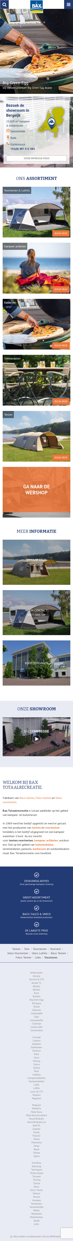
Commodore (36, 1030)
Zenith (36, 1220)
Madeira (37, 1095)
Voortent (55, 948)
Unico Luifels (39, 953)
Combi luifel (36, 1027)
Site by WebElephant (53, 1236)
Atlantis (36, 989)
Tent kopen (36, 1169)
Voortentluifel (36, 1207)
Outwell (36, 1129)
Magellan (36, 1098)
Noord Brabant (36, 1118)
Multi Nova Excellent (36, 1115)
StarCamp (36, 1166)
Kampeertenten (36, 1081)
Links (38, 957)
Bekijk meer (61, 233)
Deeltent (36, 1044)
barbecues (39, 849)
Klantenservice (17, 144)
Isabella (37, 1074)
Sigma (36, 1156)
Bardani (36, 996)
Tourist (36, 1183)
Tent (26, 948)
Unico (36, 1186)
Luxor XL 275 (36, 1091)
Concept (36, 1037)
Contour (37, 1040)
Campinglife (37, 1013)
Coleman (36, 1023)
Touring (36, 1179)
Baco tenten (26, 798)
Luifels (36, 1088)
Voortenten (40, 948)
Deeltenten (36, 1047)
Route (13, 137)
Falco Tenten (23, 957)
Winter (36, 1210)
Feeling (36, 1061)
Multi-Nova (36, 1112)
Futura (36, 1064)
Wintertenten (36, 1217)
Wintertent (36, 1213)
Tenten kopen (36, 1173)
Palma (36, 1139)
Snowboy (36, 1162)
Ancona (36, 976)
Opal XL (36, 1125)
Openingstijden (17, 131)
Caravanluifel (36, 1020)
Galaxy (36, 1067)
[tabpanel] (36, 51)
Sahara (36, 1152)
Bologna (36, 1003)
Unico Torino (36, 1190)
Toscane (36, 1176)
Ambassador (36, 972)
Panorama (37, 1142)
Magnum (36, 1105)
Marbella (36, 1108)
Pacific (36, 1132)
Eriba (36, 1054)
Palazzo (36, 1135)
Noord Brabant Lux (36, 1122)
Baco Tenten (58, 953)
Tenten (16, 948)
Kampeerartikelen (36, 1078)
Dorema (37, 1050)
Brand (37, 1006)
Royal (36, 1149)
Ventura (36, 1193)
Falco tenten (43, 798)
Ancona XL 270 (36, 979)
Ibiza (36, 1071)
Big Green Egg (36, 999)
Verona (36, 1196)
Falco (36, 1057)
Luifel (36, 1084)
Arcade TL (36, 982)
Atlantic (36, 986)
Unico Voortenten (17, 953)
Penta (36, 1146)
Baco (36, 993)
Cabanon (36, 1010)
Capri (36, 1016)
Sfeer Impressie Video (36, 158)
